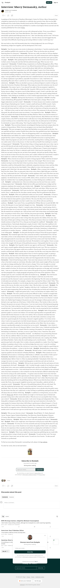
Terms (32, 577)
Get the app (38, 581)
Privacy (28, 577)
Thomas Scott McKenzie (11, 10)
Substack (22, 584)
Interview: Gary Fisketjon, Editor (12, 530)
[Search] (57, 516)
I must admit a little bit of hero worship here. (13, 532)
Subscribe (49, 2)
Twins (23, 28)
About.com (10, 395)
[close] (45, 535)
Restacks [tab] (11, 497)
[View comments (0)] (8, 15)
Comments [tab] (5, 497)
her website (43, 442)
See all (4, 551)
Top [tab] (3, 516)
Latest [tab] (7, 516)
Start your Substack (26, 581)
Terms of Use (38, 555)
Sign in (56, 2)
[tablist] (8, 497)
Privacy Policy (42, 557)
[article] (30, 524)
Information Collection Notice (29, 557)
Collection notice (39, 577)
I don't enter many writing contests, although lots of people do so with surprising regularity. (26, 523)
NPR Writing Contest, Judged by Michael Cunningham (20, 521)
